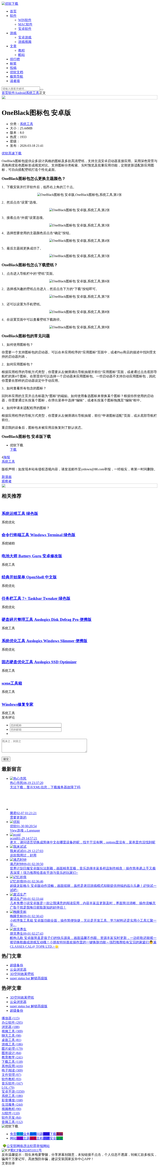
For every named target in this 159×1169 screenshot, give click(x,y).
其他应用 (12, 1066)
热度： (15, 137)
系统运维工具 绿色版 (20, 513)
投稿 (13, 68)
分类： (15, 124)
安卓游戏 (24, 37)
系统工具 (32, 93)
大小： (15, 128)
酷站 (21, 55)
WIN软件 (24, 20)
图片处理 (12, 1048)
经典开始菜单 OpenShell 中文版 (29, 577)
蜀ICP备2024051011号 (26, 1150)
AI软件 (11, 1113)
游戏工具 (12, 1044)
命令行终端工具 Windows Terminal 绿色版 (38, 535)
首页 (13, 11)
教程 (21, 50)
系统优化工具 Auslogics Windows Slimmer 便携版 (44, 641)
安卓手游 (13, 1091)
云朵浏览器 (18, 969)
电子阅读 (12, 1070)
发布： (15, 145)
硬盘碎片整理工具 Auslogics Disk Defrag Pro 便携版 (47, 619)
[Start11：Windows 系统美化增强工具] (79, 486)
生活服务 (12, 1104)
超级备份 (16, 965)
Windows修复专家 (17, 704)
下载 (13, 449)
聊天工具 (11, 1035)
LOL (8, 1087)
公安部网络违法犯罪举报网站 (28, 1146)
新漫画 (7, 477)
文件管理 (11, 1074)
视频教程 (11, 1109)
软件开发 (11, 1117)
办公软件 (12, 1022)
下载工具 (12, 1061)
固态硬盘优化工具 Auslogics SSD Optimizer (39, 662)
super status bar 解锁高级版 (28, 978)
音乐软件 (12, 1083)
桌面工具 (11, 1040)
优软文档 (16, 72)
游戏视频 (24, 41)
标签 (13, 63)
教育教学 (12, 1057)
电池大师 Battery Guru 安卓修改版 (32, 556)
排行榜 (15, 59)
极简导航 (16, 76)
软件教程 (11, 1079)
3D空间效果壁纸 (22, 974)
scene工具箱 (12, 683)
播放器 (10, 1018)
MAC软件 (25, 24)
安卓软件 (24, 28)
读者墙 (15, 81)
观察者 (7, 481)
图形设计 (11, 1053)
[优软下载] (10, 3)
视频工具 (12, 1031)
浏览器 (10, 1027)
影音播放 (12, 1100)
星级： (15, 141)
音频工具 (12, 1122)
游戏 (13, 33)
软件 (13, 15)
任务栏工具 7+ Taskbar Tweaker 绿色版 (36, 598)
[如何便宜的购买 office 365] (79, 98)
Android (20, 93)
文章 (13, 46)
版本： (15, 132)
